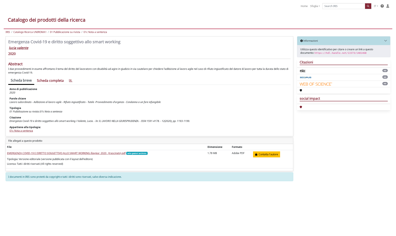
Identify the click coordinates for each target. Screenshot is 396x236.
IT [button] (375, 6)
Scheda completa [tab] (50, 80)
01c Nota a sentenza (95, 32)
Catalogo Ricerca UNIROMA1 (30, 32)
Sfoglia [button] (314, 6)
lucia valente (18, 48)
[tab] (70, 80)
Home (304, 6)
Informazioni (310, 40)
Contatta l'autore (267, 154)
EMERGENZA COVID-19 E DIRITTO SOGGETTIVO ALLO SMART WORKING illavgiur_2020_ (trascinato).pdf (66, 153)
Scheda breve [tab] (21, 80)
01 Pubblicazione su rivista (65, 32)
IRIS (8, 32)
